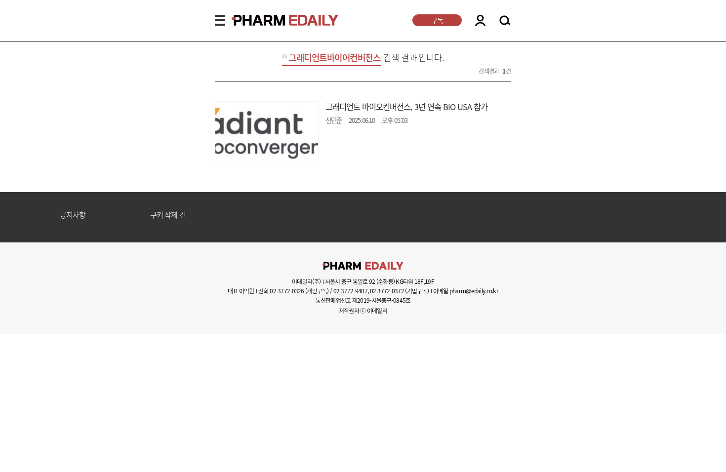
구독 (437, 20)
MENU (220, 20)
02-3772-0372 (387, 290)
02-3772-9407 (350, 290)
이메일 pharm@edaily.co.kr (465, 290)
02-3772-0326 (287, 290)
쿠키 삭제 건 (168, 215)
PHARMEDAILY (273, 20)
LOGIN (480, 20)
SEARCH (505, 21)
